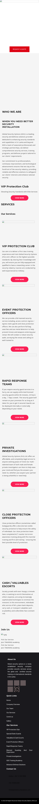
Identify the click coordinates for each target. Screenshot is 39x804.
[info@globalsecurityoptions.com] (9, 787)
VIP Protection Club (13, 729)
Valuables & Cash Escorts (15, 738)
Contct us (9, 717)
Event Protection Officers (15, 742)
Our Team (9, 708)
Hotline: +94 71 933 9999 (17, 776)
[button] (19, 42)
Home (8, 700)
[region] (19, 80)
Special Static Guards (13, 734)
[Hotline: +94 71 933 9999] (9, 773)
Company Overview (13, 704)
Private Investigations (13, 756)
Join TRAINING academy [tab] (10, 642)
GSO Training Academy (14, 760)
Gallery (8, 721)
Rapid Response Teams (14, 746)
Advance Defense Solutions (15, 764)
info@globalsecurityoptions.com (19, 790)
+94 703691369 (14, 783)
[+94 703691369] (9, 780)
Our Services (10, 712)
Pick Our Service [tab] (7, 639)
